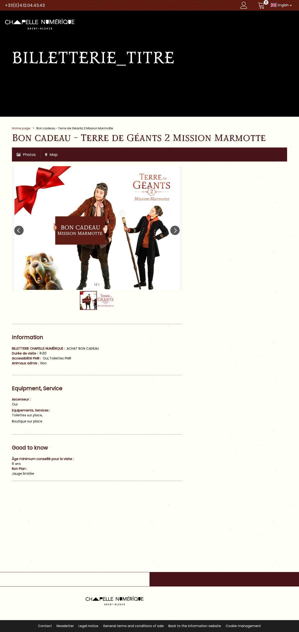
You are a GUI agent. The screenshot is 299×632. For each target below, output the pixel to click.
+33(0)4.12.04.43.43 (25, 5)
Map (54, 154)
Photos (29, 154)
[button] (261, 5)
